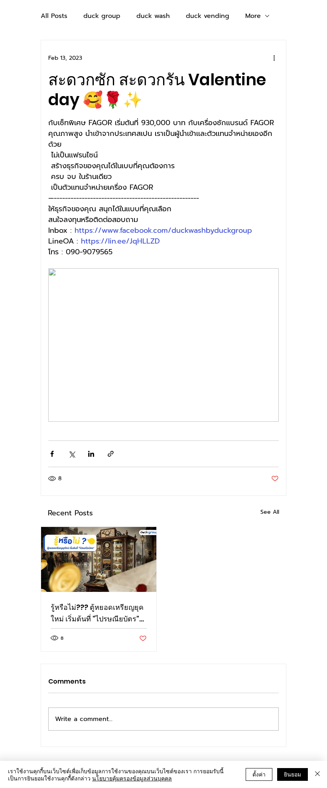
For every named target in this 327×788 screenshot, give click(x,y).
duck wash (153, 16)
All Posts (54, 16)
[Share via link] (110, 454)
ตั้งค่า (259, 774)
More (253, 16)
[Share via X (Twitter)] (71, 454)
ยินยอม (292, 774)
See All (269, 512)
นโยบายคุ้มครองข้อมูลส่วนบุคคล (132, 778)
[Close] (317, 774)
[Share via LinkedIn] (91, 454)
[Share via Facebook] (52, 454)
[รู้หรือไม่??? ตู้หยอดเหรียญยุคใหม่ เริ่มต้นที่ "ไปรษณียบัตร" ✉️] (98, 559)
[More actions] (274, 58)
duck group (101, 16)
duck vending (207, 16)
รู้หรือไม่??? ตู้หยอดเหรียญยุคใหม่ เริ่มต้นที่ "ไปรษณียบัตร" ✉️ (97, 613)
